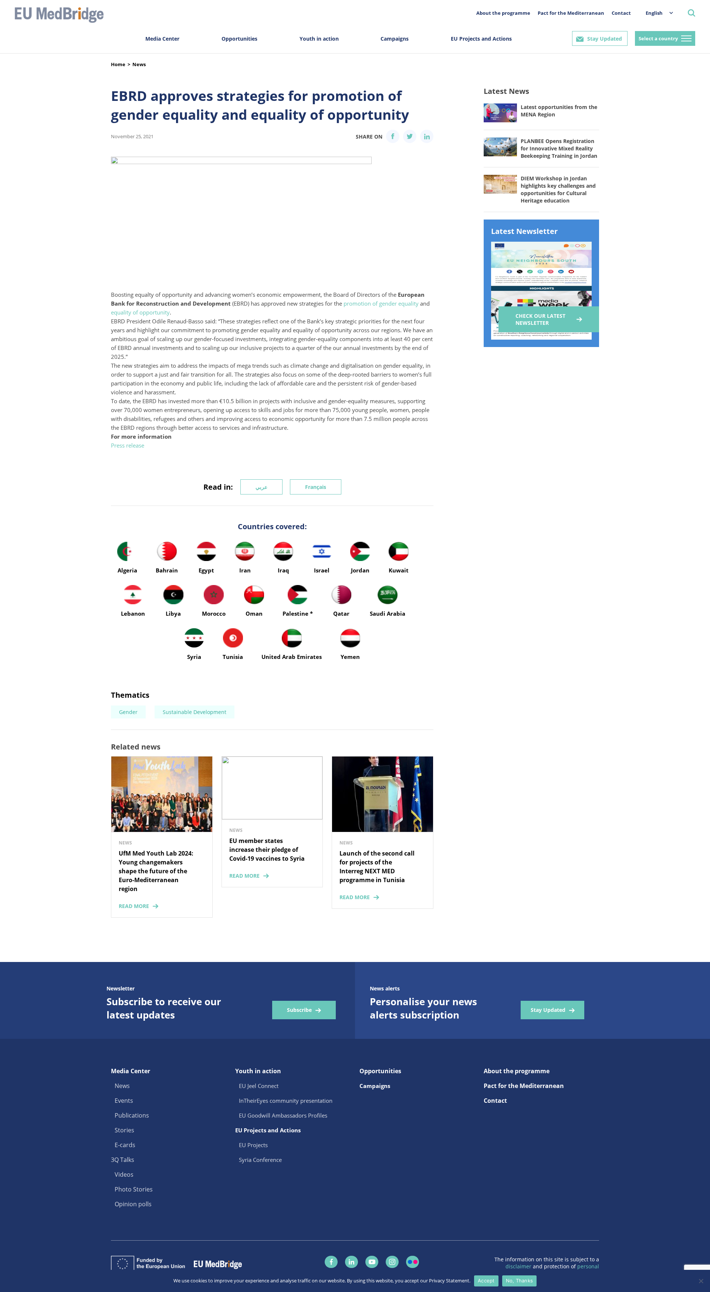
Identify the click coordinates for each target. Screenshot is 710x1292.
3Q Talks (122, 1160)
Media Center (162, 38)
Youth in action (319, 38)
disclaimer (519, 1266)
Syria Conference (260, 1159)
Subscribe (299, 1009)
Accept (486, 1281)
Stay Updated (604, 38)
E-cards (125, 1145)
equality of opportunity (140, 312)
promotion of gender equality (381, 303)
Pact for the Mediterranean (571, 13)
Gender (128, 711)
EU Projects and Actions (481, 38)
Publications (132, 1115)
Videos (124, 1174)
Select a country (658, 38)
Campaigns (395, 38)
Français (315, 486)
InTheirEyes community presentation (285, 1100)
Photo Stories (134, 1189)
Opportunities (239, 38)
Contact (621, 13)
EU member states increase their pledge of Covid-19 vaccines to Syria (267, 850)
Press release (127, 445)
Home (118, 64)
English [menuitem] (654, 13)
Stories (124, 1130)
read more (134, 905)
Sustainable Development (194, 711)
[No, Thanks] (700, 1281)
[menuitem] (655, 12)
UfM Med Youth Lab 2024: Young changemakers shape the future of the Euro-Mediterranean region (156, 871)
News (139, 64)
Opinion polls (133, 1204)
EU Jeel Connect (258, 1085)
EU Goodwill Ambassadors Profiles (283, 1115)
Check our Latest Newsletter (540, 319)
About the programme (503, 13)
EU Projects (253, 1145)
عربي (261, 486)
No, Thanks (519, 1281)
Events (124, 1100)
